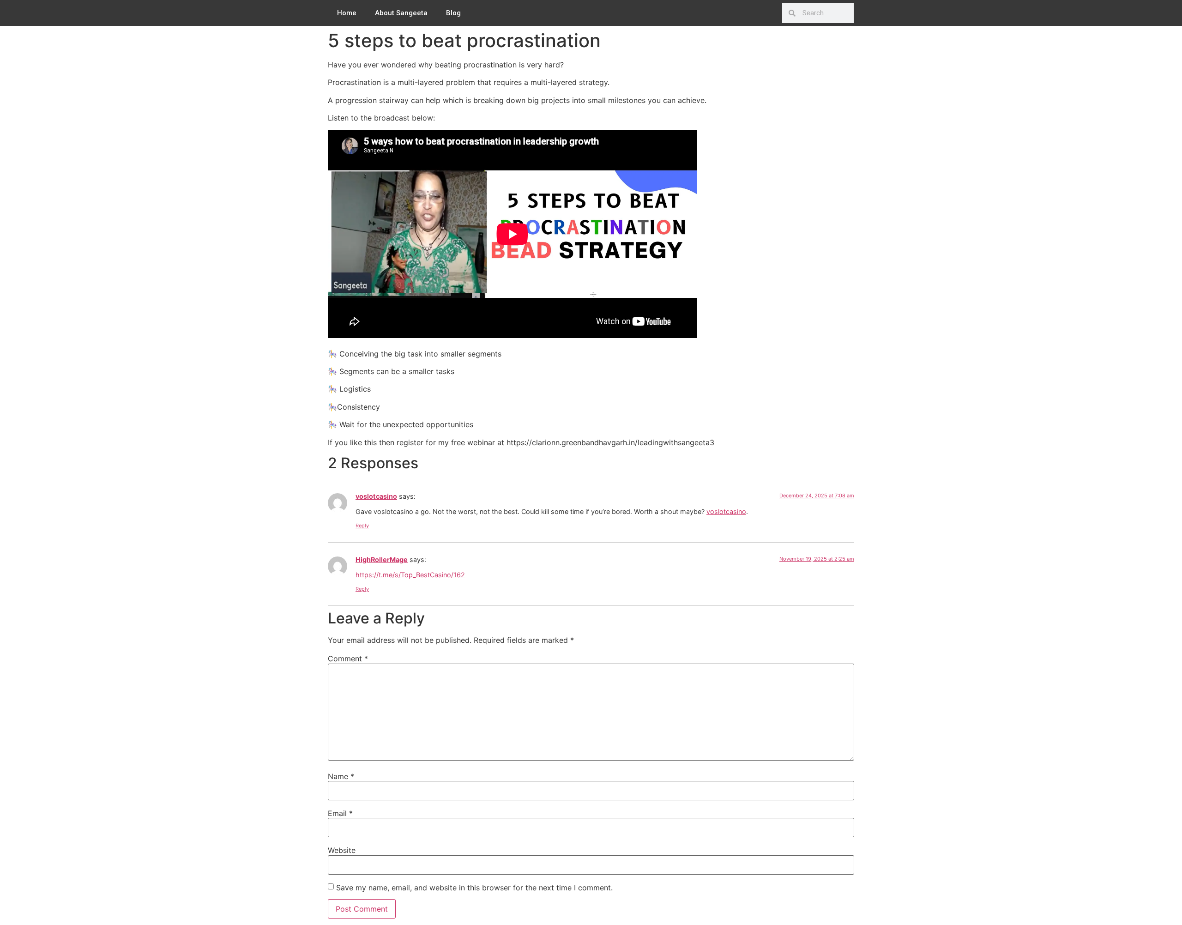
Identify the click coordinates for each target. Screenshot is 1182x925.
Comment (348, 658)
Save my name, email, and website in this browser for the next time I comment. (474, 887)
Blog (453, 13)
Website (342, 850)
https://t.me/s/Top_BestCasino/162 (410, 575)
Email (340, 813)
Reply (362, 525)
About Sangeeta (401, 13)
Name (341, 776)
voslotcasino (376, 496)
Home (346, 13)
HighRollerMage (382, 559)
